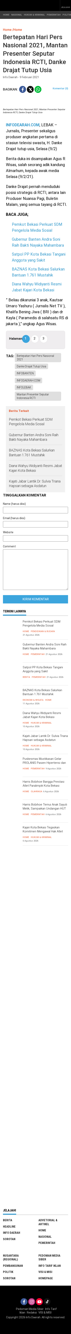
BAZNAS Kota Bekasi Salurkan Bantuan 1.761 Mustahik (32, 452)
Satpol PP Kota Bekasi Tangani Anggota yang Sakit (43, 669)
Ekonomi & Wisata (33, 700)
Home (26, 631)
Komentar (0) (60, 88)
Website (8, 532)
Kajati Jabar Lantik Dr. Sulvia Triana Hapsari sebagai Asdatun (35, 483)
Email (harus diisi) (14, 518)
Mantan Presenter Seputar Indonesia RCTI (33, 396)
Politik (8, 1272)
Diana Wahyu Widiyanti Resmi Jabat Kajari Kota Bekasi (35, 468)
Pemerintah (38, 654)
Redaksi (32, 1312)
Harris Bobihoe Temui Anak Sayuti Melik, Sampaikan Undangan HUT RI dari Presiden (45, 808)
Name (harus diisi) (14, 503)
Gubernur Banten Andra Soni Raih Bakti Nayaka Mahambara (33, 437)
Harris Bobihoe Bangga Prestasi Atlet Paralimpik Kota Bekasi (43, 783)
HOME (6, 15)
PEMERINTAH (54, 15)
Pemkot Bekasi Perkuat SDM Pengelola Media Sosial (31, 421)
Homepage (45, 1278)
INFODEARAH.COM (22, 125)
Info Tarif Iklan (49, 1266)
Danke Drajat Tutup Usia (31, 366)
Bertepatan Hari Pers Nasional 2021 (35, 357)
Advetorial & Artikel (47, 1222)
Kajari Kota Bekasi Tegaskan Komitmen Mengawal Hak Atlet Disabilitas (43, 831)
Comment (9, 546)
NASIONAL (16, 15)
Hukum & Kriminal (41, 723)
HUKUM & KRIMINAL (34, 15)
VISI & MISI (45, 1272)
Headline (9, 1226)
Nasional (45, 1237)
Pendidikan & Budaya (43, 631)
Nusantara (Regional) (11, 1257)
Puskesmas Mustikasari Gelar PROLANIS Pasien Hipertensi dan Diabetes (44, 762)
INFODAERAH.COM (28, 380)
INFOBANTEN (25, 373)
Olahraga (36, 791)
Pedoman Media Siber (49, 1257)
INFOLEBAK (24, 387)
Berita (26, 677)
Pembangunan (13, 1266)
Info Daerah (11, 1233)
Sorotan (9, 1239)
